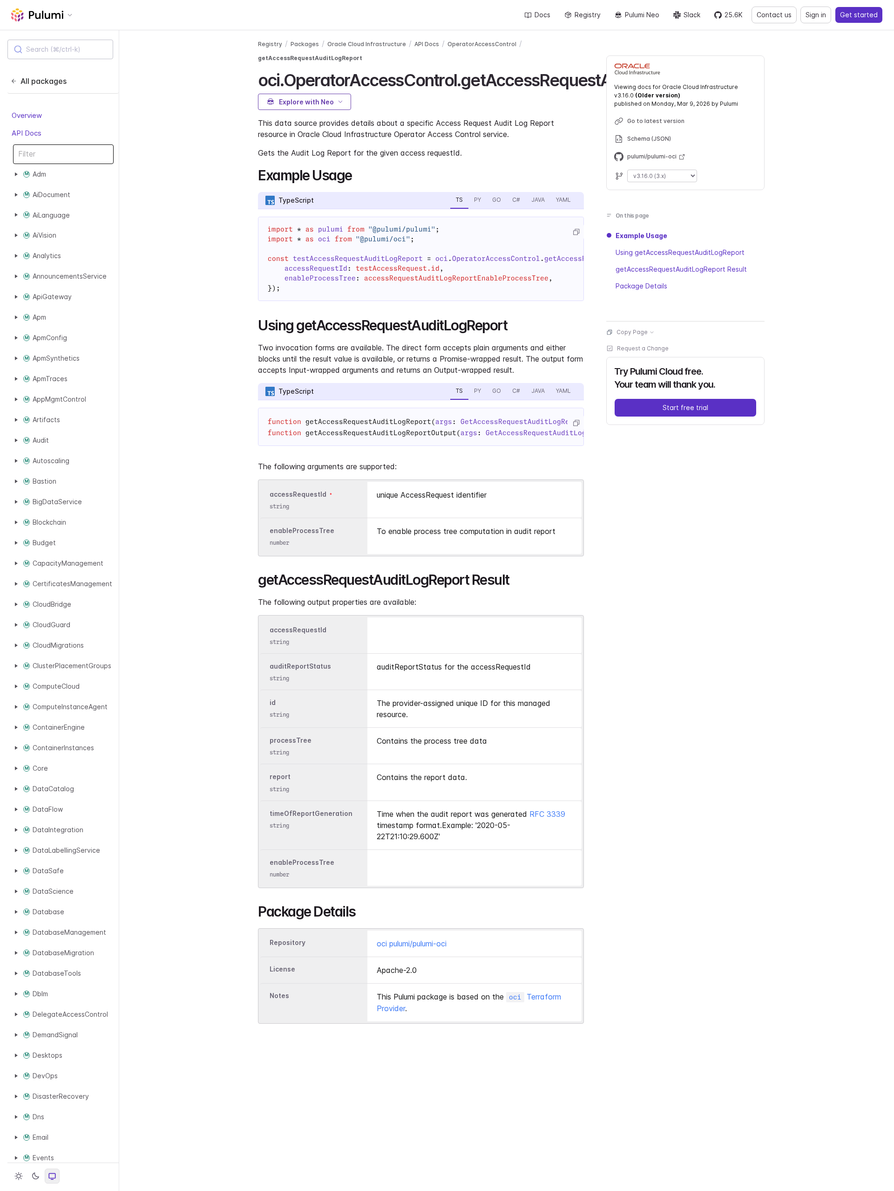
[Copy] (576, 232)
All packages (43, 81)
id (273, 702)
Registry (588, 15)
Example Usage (641, 236)
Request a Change (643, 348)
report (280, 777)
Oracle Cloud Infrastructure (366, 44)
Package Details (641, 286)
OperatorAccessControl (481, 44)
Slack (692, 15)
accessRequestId (298, 494)
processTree (291, 740)
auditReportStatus (300, 666)
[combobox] (60, 49)
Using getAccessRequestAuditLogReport (680, 252)
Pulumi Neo (642, 15)
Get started (859, 15)
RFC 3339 (547, 814)
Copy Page (632, 332)
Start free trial (685, 407)
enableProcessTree (302, 530)
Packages (305, 44)
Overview (27, 115)
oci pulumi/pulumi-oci (412, 943)
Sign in (816, 15)
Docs (542, 15)
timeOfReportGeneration (311, 813)
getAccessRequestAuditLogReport (310, 58)
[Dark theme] (35, 1176)
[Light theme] (18, 1176)
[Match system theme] (52, 1176)
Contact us (774, 15)
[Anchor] (359, 174)
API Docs (26, 133)
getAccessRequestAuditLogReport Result (681, 269)
